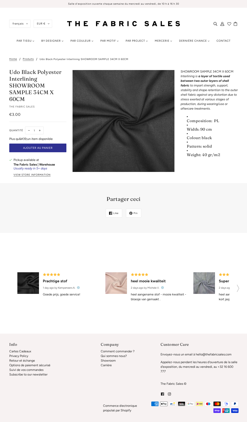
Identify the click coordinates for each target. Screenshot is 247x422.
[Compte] (222, 24)
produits (28, 59)
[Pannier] (236, 24)
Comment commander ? (117, 351)
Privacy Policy (18, 356)
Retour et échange (22, 360)
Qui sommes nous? (114, 356)
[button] (238, 287)
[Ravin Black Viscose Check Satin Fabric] (28, 283)
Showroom (108, 360)
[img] (215, 24)
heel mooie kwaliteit (148, 281)
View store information (32, 174)
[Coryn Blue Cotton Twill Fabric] (204, 283)
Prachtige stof (55, 281)
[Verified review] (78, 287)
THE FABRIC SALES (22, 106)
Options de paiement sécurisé (29, 365)
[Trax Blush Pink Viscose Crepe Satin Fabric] (116, 283)
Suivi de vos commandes (26, 370)
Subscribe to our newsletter (28, 374)
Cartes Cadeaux (20, 351)
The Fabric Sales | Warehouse (34, 164)
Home (13, 59)
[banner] (123, 23)
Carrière (106, 365)
